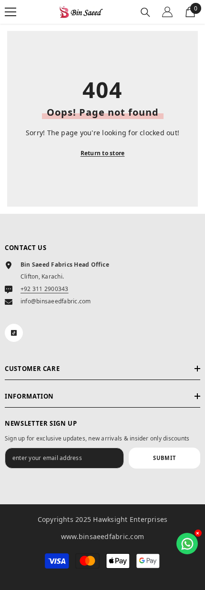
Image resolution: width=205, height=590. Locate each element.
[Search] (145, 12)
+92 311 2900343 (44, 289)
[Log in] (167, 12)
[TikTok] (14, 333)
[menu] (10, 12)
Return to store (103, 153)
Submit (164, 457)
